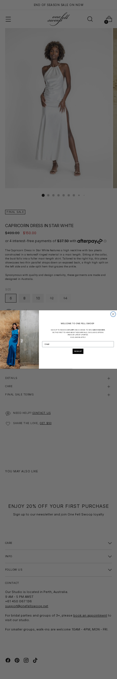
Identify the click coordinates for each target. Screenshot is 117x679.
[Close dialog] (113, 314)
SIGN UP (78, 351)
